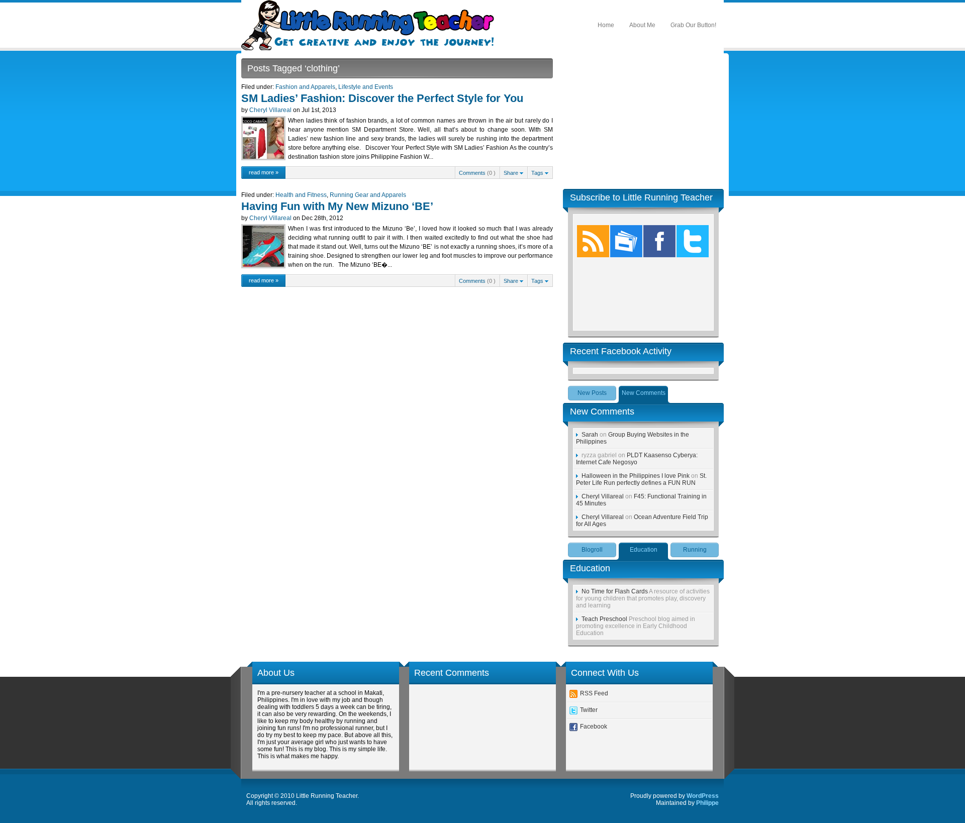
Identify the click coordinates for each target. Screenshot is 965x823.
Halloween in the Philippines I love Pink (636, 475)
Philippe (707, 802)
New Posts (592, 392)
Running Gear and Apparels (368, 194)
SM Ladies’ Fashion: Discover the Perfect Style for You (382, 98)
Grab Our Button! (693, 25)
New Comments (643, 392)
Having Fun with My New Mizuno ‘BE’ (337, 206)
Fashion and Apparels (305, 86)
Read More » (263, 172)
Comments (472, 173)
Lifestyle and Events (365, 86)
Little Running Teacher (370, 25)
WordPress (703, 795)
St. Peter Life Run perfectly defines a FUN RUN (641, 479)
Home (606, 25)
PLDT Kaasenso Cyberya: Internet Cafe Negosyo (637, 459)
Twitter (589, 709)
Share (512, 173)
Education (643, 549)
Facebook (593, 726)
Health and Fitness (301, 194)
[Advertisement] (643, 121)
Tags (538, 173)
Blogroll (592, 549)
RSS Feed (594, 693)
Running (695, 549)
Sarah (590, 434)
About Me (642, 25)
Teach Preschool (604, 619)
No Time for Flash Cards (615, 591)
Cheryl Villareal (270, 110)
